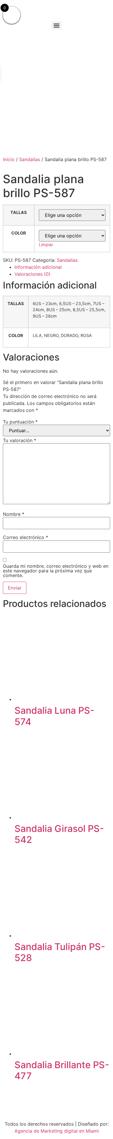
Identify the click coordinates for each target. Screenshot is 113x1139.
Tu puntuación (20, 421)
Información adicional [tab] (38, 267)
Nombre (13, 514)
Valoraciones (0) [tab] (32, 274)
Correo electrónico (25, 537)
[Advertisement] (56, 91)
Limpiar (46, 244)
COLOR (18, 233)
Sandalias (29, 159)
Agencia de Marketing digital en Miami (56, 1131)
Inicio (8, 159)
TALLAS (18, 212)
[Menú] (56, 25)
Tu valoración (19, 440)
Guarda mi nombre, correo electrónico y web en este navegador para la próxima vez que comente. (55, 571)
